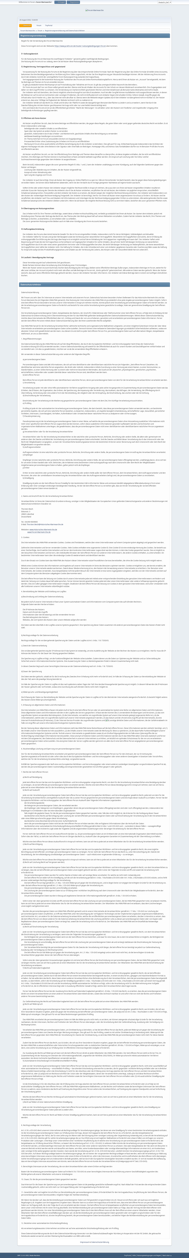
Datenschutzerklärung (100, 1242)
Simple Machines (34, 1255)
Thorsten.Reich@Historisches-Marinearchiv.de (45, 524)
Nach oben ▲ (167, 1255)
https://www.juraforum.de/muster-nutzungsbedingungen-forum (80, 46)
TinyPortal (127, 1255)
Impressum (84, 1242)
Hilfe (134, 1255)
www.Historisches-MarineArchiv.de (43, 529)
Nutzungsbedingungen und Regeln (149, 1255)
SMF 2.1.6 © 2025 (23, 1255)
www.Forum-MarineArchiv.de (39, 532)
